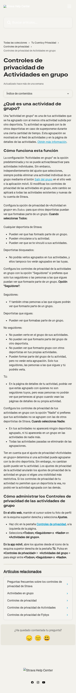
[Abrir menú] (69, 6)
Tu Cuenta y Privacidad (43, 42)
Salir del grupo (43, 179)
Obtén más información (51, 142)
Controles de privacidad (16, 46)
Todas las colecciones (15, 42)
